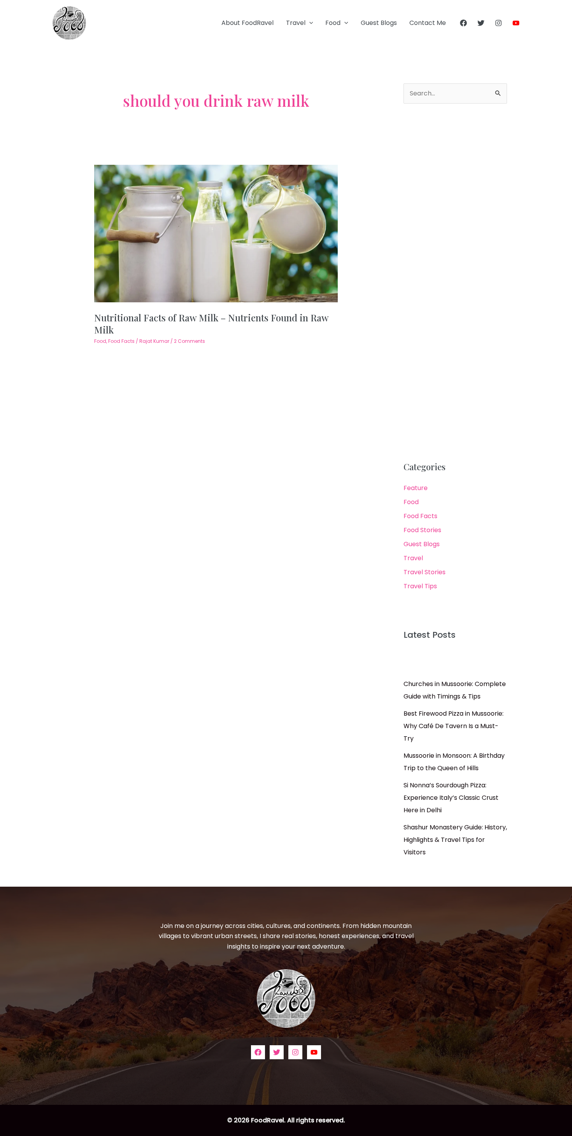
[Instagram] (498, 22)
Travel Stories (425, 572)
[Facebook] (463, 22)
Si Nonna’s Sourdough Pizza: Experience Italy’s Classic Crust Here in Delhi (451, 798)
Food (332, 22)
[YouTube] (515, 22)
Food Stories (422, 530)
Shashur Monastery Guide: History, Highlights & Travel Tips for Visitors (455, 840)
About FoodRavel (247, 22)
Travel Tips (420, 586)
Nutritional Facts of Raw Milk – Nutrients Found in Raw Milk (211, 323)
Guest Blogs (379, 22)
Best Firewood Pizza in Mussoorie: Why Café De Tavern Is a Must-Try (454, 726)
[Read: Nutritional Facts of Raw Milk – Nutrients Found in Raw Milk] (216, 233)
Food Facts (121, 341)
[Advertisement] (455, 283)
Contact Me (427, 22)
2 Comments (189, 341)
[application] (309, 23)
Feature (416, 487)
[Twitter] (480, 22)
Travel (295, 22)
